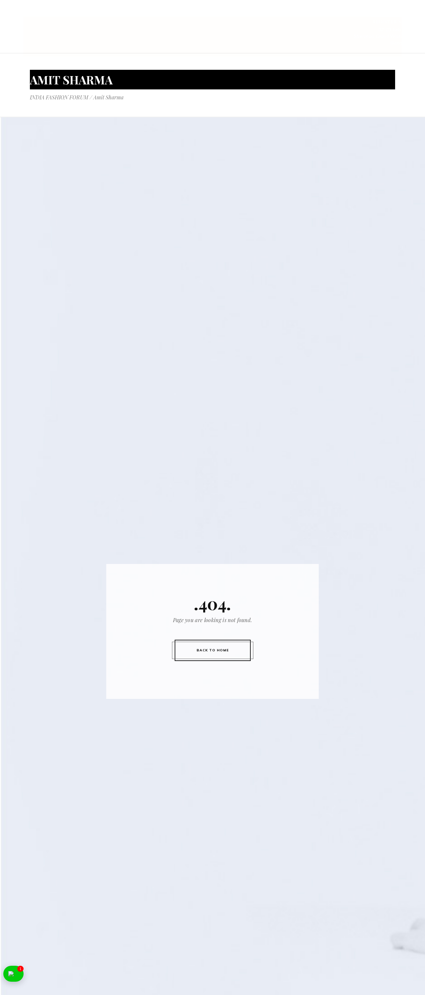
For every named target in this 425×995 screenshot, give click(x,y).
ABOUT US (156, 13)
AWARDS (324, 13)
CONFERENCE (193, 13)
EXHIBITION (233, 13)
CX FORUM (398, 13)
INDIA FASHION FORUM (59, 97)
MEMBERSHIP (360, 13)
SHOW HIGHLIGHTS (281, 13)
